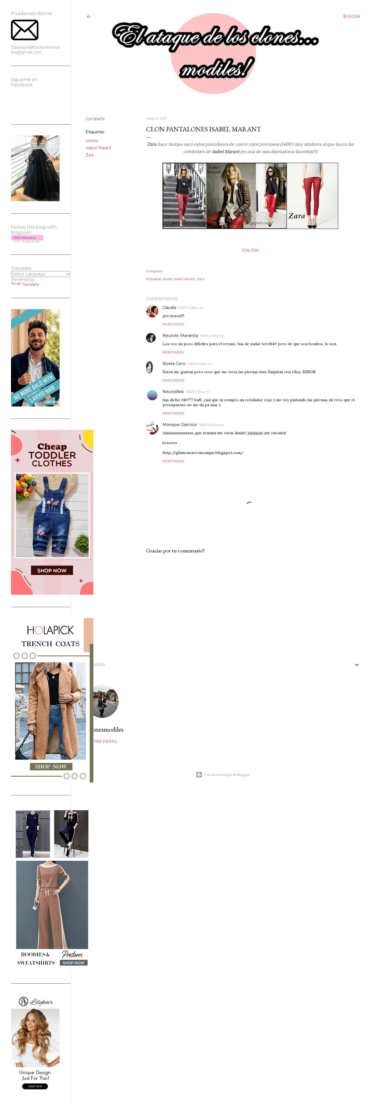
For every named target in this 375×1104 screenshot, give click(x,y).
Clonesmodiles (105, 729)
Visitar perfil (102, 741)
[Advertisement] (250, 606)
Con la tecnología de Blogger (227, 775)
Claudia (169, 307)
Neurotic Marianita (180, 335)
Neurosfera (173, 391)
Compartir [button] (95, 118)
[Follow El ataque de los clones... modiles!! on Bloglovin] (27, 241)
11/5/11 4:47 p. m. (212, 336)
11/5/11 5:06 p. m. (200, 364)
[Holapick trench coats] (52, 781)
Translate (30, 284)
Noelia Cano (174, 363)
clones (92, 140)
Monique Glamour (180, 424)
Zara (90, 155)
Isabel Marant (98, 147)
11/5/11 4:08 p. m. (191, 308)
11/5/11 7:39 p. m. (198, 392)
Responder (173, 324)
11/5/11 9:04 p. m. (212, 425)
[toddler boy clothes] (52, 593)
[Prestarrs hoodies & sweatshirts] (52, 969)
